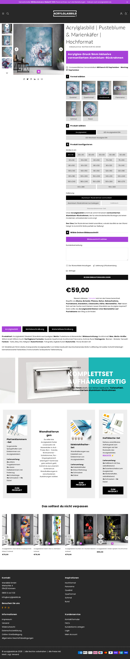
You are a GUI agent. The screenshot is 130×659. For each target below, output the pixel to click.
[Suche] (7, 13)
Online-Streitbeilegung (12, 634)
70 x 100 (109, 160)
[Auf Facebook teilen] (24, 79)
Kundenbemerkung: (74, 245)
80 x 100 (72, 165)
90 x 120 (109, 165)
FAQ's (67, 623)
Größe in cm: (71, 150)
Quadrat (72, 97)
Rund (90, 119)
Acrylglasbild (81, 132)
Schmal (73, 119)
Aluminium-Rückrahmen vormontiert (97, 198)
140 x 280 (81, 187)
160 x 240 (71, 181)
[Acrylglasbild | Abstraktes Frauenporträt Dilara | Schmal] (17, 529)
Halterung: (70, 193)
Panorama (120, 97)
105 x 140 (71, 171)
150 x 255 (96, 181)
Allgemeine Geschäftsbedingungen (17, 638)
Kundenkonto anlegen (75, 627)
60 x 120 (84, 165)
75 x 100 (121, 160)
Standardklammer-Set (96, 208)
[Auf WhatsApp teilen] (38, 79)
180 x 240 (84, 181)
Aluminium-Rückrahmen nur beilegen (83, 203)
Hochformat (104, 97)
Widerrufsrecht (8, 627)
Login (67, 630)
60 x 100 (96, 160)
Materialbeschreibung (62, 329)
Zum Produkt (17, 489)
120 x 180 (121, 171)
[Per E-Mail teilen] (42, 79)
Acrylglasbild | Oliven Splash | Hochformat (112, 549)
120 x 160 (109, 171)
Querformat (89, 97)
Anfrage (71, 271)
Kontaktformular (72, 619)
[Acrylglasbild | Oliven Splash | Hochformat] (112, 529)
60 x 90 (71, 160)
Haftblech (114, 203)
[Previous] (16, 49)
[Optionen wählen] (6, 541)
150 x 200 (96, 176)
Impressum (7, 619)
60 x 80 (122, 155)
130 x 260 (108, 181)
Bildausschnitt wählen (97, 239)
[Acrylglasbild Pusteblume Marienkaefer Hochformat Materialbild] (7, 52)
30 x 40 (81, 155)
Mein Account (71, 634)
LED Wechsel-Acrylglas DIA (96, 137)
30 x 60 (91, 155)
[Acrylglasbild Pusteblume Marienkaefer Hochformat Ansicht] (7, 29)
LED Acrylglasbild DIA (112, 132)
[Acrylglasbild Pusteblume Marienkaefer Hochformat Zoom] (7, 63)
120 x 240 (121, 176)
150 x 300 (112, 187)
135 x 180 (71, 176)
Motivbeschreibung (35, 329)
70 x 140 (121, 165)
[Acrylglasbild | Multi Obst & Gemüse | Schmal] (49, 529)
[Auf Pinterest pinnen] (31, 79)
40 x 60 (102, 155)
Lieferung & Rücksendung (106, 265)
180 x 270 (121, 181)
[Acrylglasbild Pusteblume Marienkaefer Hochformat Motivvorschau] (7, 40)
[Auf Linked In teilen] (35, 79)
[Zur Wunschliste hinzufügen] (6, 536)
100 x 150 (84, 171)
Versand (91, 298)
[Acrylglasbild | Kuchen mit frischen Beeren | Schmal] (80, 529)
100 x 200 (84, 176)
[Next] (61, 49)
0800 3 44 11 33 (8, 593)
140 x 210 (109, 176)
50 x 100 (84, 160)
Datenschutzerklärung (12, 630)
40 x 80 (112, 155)
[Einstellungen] (121, 13)
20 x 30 (70, 155)
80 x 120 (96, 165)
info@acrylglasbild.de (11, 597)
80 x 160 (96, 171)
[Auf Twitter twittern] (28, 79)
